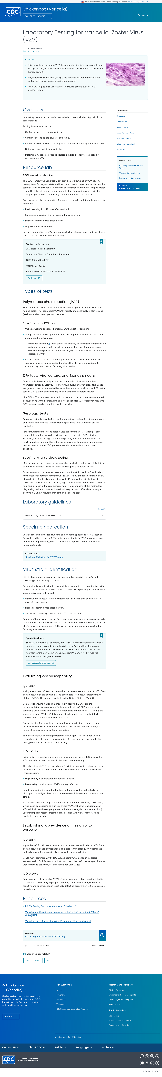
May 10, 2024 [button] (33, 51)
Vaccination (61, 999)
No (48, 960)
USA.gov (156, 1071)
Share (101, 945)
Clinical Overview (116, 990)
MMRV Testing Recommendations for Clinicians (49, 906)
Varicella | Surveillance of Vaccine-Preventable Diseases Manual (58, 921)
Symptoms (61, 995)
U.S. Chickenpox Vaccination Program (72, 1009)
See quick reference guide (40, 663)
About (59, 990)
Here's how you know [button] (137, 1)
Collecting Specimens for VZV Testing (131, 166)
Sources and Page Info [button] (38, 945)
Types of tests (122, 127)
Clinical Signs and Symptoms (121, 999)
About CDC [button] (36, 1047)
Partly (37, 960)
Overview (121, 116)
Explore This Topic (35, 16)
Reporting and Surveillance (129, 178)
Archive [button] (107, 1047)
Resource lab (122, 122)
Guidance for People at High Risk (123, 995)
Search (144, 15)
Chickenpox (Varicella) (45, 9)
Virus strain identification (127, 144)
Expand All (102, 509)
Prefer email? (34, 278)
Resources (121, 149)
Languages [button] (83, 1047)
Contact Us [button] (9, 1047)
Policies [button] (59, 1047)
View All (9, 1016)
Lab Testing (114, 1016)
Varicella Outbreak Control (129, 173)
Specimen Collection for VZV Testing (44, 557)
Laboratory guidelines (125, 133)
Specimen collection (125, 138)
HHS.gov (146, 1071)
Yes (27, 960)
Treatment (60, 1004)
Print (94, 945)
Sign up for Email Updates (69, 1037)
